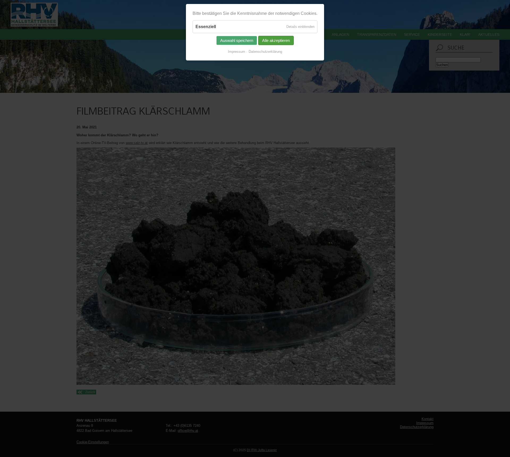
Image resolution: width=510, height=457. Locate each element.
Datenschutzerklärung (265, 52)
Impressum (236, 52)
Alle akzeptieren (276, 40)
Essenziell (206, 26)
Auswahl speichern (236, 40)
